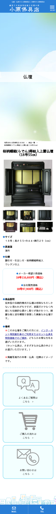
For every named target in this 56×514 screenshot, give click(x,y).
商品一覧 (32, 143)
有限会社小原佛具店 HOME (14, 143)
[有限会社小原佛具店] (24, 8)
